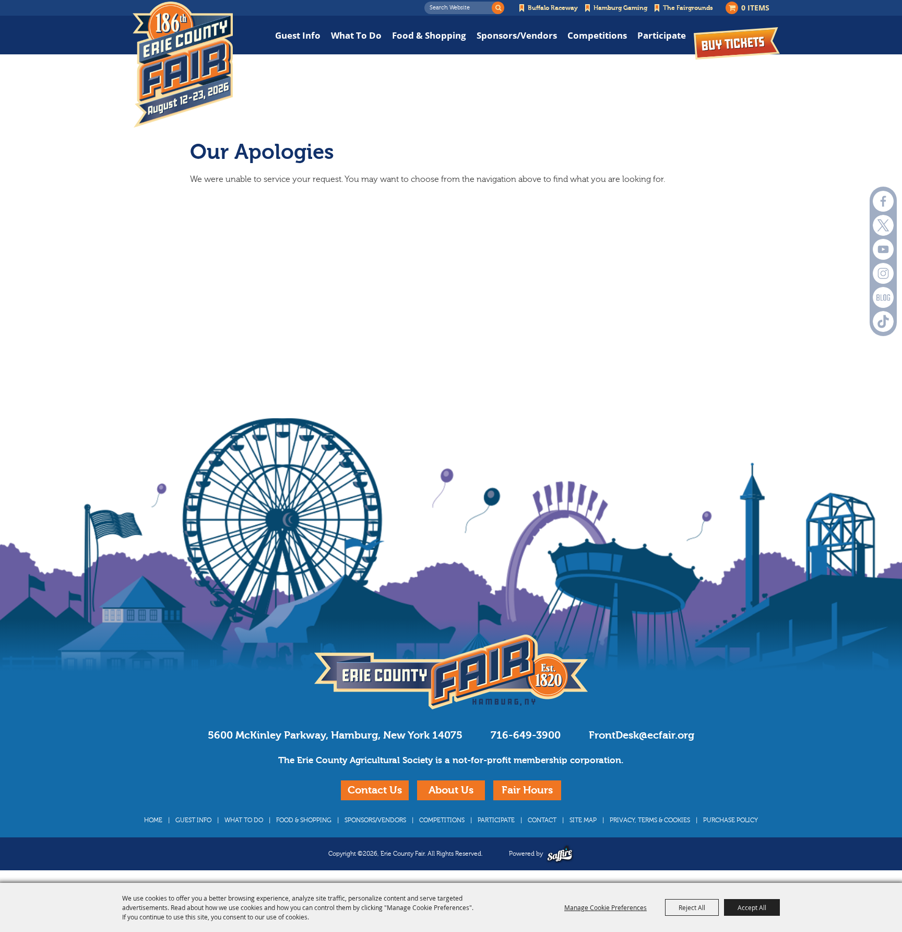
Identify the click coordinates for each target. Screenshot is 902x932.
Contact (542, 820)
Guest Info (298, 35)
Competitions (597, 35)
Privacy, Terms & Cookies (650, 820)
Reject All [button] (692, 907)
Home (153, 820)
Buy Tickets (737, 43)
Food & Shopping (429, 35)
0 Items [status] (755, 8)
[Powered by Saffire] (560, 854)
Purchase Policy (730, 820)
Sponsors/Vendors (517, 35)
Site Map (583, 820)
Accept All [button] (752, 907)
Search (498, 8)
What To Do (356, 35)
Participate (661, 35)
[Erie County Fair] (183, 65)
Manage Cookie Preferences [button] (605, 907)
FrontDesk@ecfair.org (641, 735)
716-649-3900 (526, 735)
